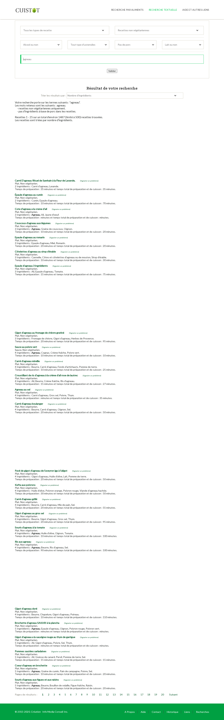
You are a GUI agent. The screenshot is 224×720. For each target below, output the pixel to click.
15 (128, 694)
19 (155, 694)
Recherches (202, 711)
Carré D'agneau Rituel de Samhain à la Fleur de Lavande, (45, 180)
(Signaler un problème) (89, 181)
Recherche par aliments (127, 9)
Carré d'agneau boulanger (29, 403)
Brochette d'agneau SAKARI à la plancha (37, 622)
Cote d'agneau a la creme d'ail (31, 208)
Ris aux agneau (23, 541)
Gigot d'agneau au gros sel (29, 513)
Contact (156, 711)
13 (114, 694)
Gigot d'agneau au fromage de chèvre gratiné (39, 332)
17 (142, 694)
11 (100, 694)
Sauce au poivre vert (26, 346)
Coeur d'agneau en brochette (31, 665)
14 (121, 694)
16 (135, 694)
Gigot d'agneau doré (26, 608)
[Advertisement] (112, 149)
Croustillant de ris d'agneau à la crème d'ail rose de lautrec (46, 375)
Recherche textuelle (163, 9)
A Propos (130, 711)
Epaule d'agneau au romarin (30, 237)
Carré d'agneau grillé (26, 499)
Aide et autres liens (195, 9)
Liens (187, 711)
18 (148, 694)
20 (162, 694)
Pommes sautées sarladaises (30, 651)
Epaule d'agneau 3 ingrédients (31, 265)
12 (107, 694)
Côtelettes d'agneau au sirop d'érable (35, 251)
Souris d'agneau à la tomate (30, 527)
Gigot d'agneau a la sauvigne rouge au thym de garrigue (45, 637)
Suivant (173, 694)
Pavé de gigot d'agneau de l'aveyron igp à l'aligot (41, 470)
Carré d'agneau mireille (27, 361)
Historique (172, 711)
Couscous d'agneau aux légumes (33, 223)
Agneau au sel (22, 389)
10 (93, 694)
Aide (143, 711)
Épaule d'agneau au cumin (29, 194)
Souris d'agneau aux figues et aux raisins (37, 679)
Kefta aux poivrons (25, 484)
